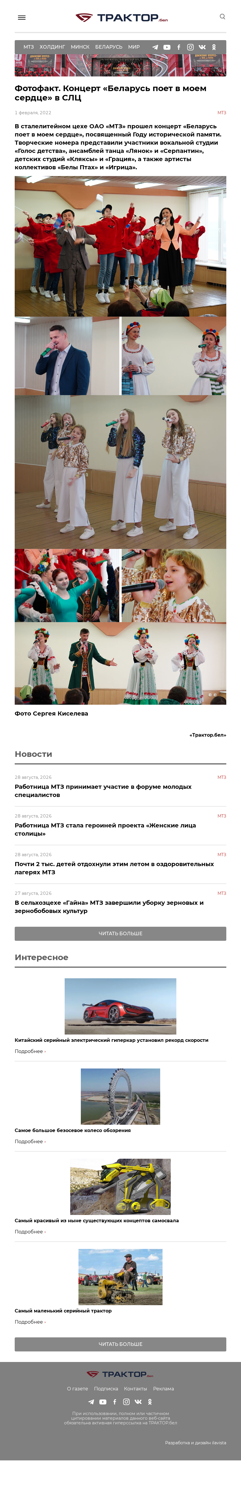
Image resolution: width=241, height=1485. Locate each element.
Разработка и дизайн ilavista (195, 1442)
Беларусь (108, 47)
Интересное (41, 957)
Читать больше (121, 933)
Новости (33, 754)
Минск (80, 47)
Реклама (163, 1389)
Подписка (106, 1389)
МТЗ (29, 47)
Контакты (135, 1389)
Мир (134, 47)
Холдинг (52, 47)
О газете (77, 1389)
